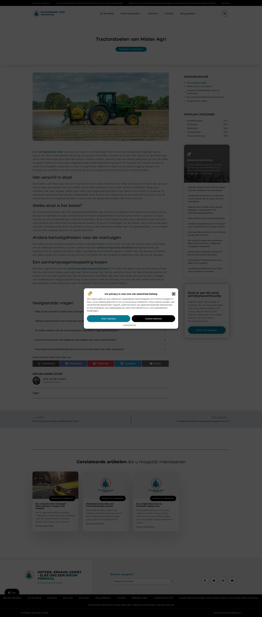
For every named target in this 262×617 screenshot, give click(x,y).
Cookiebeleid (129, 325)
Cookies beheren (153, 318)
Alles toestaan (108, 318)
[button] (173, 294)
